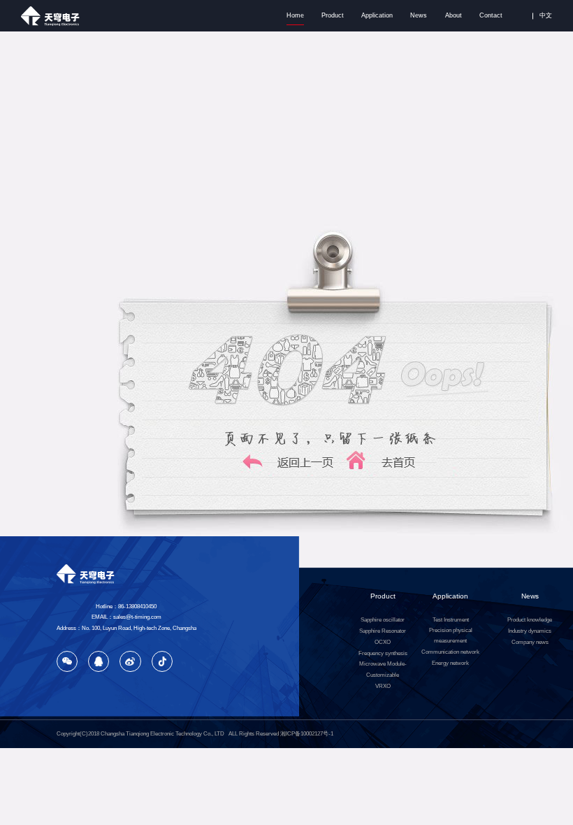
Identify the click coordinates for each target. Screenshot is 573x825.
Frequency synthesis (382, 653)
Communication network (450, 652)
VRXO (383, 686)
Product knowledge (529, 620)
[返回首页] (388, 471)
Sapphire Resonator (382, 631)
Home (295, 15)
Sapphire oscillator (383, 620)
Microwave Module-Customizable (383, 669)
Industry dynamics (529, 631)
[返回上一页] (289, 471)
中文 (545, 15)
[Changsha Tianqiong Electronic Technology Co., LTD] (53, 16)
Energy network (450, 663)
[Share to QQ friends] (98, 661)
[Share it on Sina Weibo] (129, 661)
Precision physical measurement (450, 635)
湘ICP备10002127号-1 (306, 734)
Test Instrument (451, 620)
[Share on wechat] (67, 661)
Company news (530, 642)
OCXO (383, 642)
